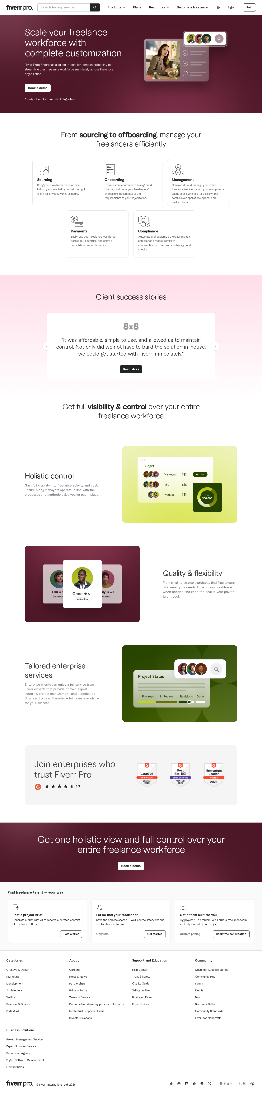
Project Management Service (24, 1039)
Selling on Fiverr (142, 990)
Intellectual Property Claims (86, 1011)
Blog (197, 997)
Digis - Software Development (25, 1060)
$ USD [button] (242, 1083)
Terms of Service (79, 997)
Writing (10, 997)
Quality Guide (140, 983)
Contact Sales (15, 1067)
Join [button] (249, 7)
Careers (74, 970)
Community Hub (205, 977)
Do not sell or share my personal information (97, 1004)
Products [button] (114, 7)
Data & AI (12, 1011)
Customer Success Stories (211, 970)
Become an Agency (18, 1053)
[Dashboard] (19, 7)
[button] (47, 346)
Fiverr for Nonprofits (208, 1018)
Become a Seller (205, 1004)
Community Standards (209, 1011)
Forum (199, 983)
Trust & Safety (141, 977)
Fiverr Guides (140, 1004)
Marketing (12, 977)
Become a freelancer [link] (193, 7)
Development (14, 983)
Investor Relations (80, 1018)
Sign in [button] (232, 7)
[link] (38, 88)
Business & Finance (18, 1004)
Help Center (139, 970)
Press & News (78, 977)
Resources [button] (157, 7)
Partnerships (77, 983)
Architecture (14, 990)
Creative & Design (17, 970)
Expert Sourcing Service (21, 1046)
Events (199, 990)
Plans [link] (137, 7)
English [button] (228, 1083)
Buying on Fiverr (142, 997)
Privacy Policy (78, 990)
